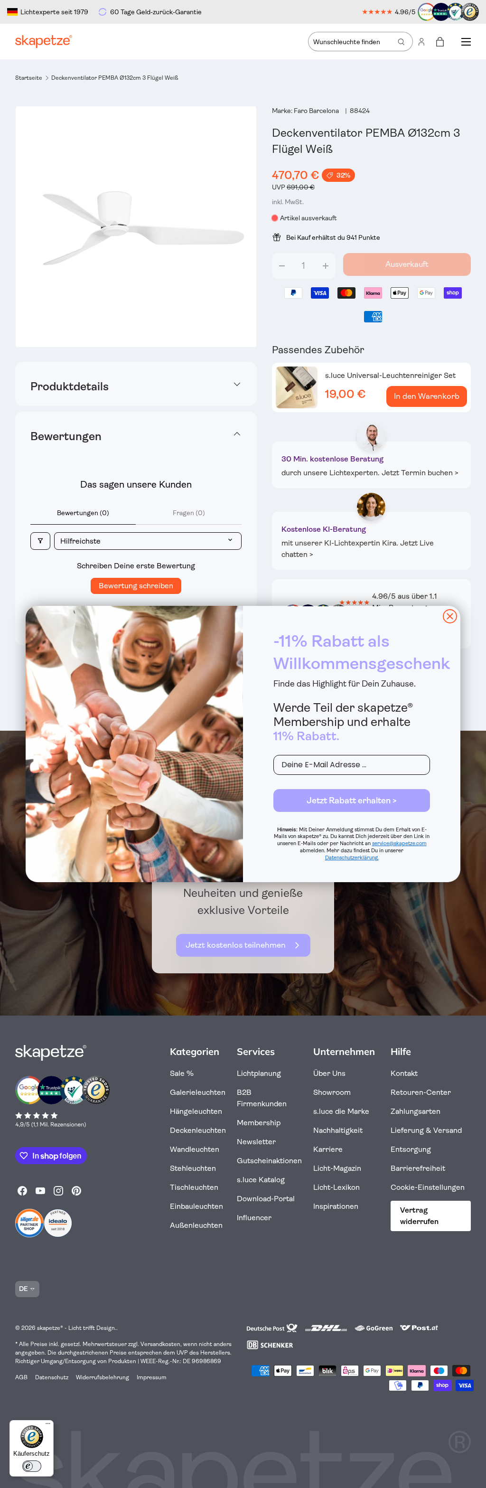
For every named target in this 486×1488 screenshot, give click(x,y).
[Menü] (48, 1425)
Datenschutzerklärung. (352, 858)
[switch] (31, 1466)
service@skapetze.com (399, 843)
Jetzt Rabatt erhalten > (352, 800)
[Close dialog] (450, 616)
